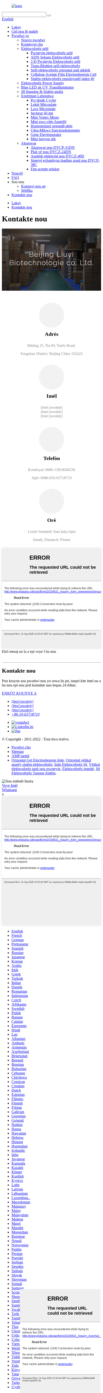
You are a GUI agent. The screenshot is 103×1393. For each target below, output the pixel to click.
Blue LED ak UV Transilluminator (47, 87)
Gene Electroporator (46, 135)
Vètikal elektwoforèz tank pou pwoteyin (55, 766)
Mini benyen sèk (43, 139)
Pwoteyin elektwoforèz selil (52, 53)
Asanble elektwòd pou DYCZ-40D (57, 156)
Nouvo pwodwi (33, 40)
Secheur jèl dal (42, 113)
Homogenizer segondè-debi (51, 126)
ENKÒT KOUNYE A (19, 693)
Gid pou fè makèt (24, 31)
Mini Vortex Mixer (45, 117)
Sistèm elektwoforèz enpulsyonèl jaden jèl (62, 79)
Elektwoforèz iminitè (78, 769)
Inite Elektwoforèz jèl (70, 764)
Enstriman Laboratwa (37, 96)
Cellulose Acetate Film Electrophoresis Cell (63, 74)
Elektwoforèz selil (34, 49)
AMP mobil (20, 756)
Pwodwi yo (20, 36)
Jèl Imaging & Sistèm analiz (42, 92)
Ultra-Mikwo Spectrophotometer (55, 130)
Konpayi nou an (33, 186)
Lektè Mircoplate (44, 104)
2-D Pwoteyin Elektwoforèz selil (55, 61)
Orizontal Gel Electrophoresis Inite (37, 760)
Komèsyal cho (32, 44)
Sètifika (27, 190)
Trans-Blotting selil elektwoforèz (55, 66)
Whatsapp (9, 790)
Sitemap (17, 752)
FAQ (15, 178)
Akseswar (28, 143)
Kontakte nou (21, 195)
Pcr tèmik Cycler (43, 100)
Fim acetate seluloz (45, 169)
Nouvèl (17, 173)
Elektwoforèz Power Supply (42, 83)
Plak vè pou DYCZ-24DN (51, 152)
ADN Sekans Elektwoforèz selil (55, 57)
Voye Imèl (9, 785)
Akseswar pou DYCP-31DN (53, 147)
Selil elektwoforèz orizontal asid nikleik (60, 70)
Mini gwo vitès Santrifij (48, 122)
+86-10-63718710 (25, 714)
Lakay (16, 27)
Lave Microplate (43, 109)
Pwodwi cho (21, 747)
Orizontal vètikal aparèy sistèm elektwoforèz (51, 762)
